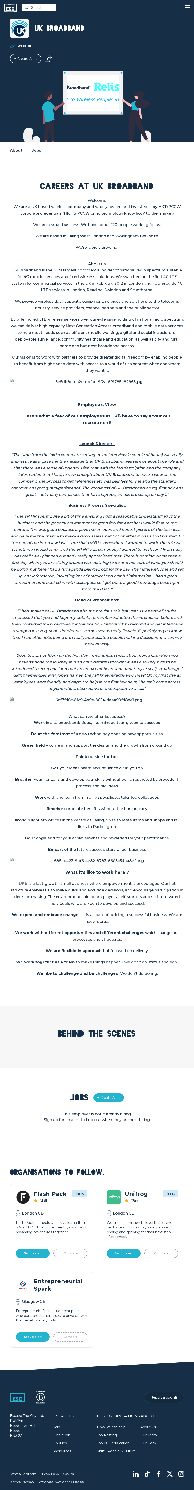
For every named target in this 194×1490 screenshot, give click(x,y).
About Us (148, 1427)
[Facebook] (158, 1474)
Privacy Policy (49, 1474)
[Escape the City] (10, 8)
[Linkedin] (136, 1474)
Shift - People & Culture (116, 1451)
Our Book (148, 1443)
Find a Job (61, 1435)
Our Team (149, 1435)
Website (24, 46)
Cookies (68, 1474)
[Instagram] (181, 1474)
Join (56, 1427)
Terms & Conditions (23, 1474)
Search (37, 7)
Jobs (36, 150)
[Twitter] (170, 1474)
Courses (60, 1443)
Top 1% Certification (113, 1443)
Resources (62, 1451)
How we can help (111, 1427)
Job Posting (107, 1435)
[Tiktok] (147, 1474)
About (16, 150)
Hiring (79, 1193)
